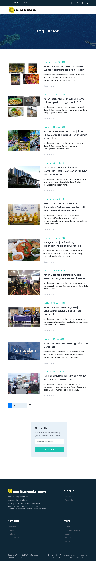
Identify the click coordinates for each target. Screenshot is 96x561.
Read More (49, 86)
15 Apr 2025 (59, 238)
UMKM (67, 527)
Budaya (11, 534)
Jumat (46, 94)
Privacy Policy (69, 555)
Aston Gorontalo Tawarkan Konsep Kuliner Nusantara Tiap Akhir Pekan (63, 68)
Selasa (46, 62)
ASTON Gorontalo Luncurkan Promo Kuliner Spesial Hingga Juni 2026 (64, 100)
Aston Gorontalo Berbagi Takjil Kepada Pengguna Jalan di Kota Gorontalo (62, 311)
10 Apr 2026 (59, 94)
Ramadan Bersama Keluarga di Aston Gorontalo (65, 345)
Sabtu (46, 303)
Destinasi (12, 527)
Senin (46, 163)
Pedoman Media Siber (59, 558)
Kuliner (11, 530)
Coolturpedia (13, 537)
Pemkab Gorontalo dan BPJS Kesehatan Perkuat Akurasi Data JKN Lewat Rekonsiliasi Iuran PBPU (64, 207)
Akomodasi (69, 500)
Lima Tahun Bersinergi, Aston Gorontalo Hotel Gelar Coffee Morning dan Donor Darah (65, 171)
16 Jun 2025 (58, 199)
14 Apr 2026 (59, 62)
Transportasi (69, 496)
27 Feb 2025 (58, 339)
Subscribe (49, 449)
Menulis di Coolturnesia (79, 558)
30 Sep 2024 (58, 371)
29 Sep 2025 (58, 163)
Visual (67, 534)
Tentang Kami (83, 555)
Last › (30, 404)
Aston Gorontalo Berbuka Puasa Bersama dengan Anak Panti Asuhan (64, 276)
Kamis (46, 127)
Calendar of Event (72, 530)
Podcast (68, 537)
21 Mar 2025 (59, 270)
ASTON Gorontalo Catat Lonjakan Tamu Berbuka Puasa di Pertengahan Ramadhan (65, 135)
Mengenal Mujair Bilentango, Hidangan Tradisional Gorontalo (62, 244)
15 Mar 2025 (59, 303)
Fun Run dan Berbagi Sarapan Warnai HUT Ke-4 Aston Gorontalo (65, 377)
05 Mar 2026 (59, 127)
